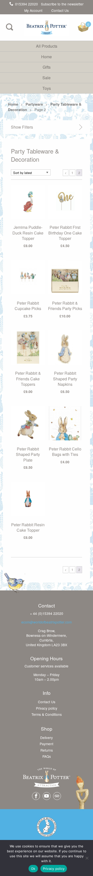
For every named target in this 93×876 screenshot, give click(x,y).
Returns (46, 750)
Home (46, 56)
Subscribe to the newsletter (62, 3)
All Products (46, 46)
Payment (46, 744)
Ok (33, 869)
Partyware (34, 104)
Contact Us (60, 10)
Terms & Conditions (46, 714)
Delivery (46, 738)
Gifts (47, 67)
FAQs (46, 756)
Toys (46, 88)
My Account (33, 10)
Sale (46, 77)
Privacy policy (46, 708)
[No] (86, 858)
